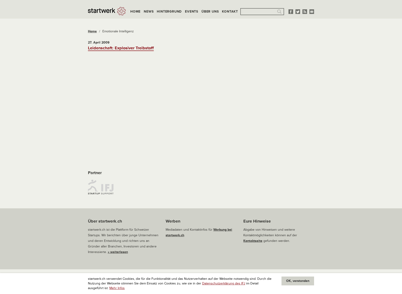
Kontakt (230, 12)
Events (191, 12)
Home (135, 12)
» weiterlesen (118, 252)
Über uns (210, 12)
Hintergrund (169, 12)
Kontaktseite (252, 241)
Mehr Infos (117, 288)
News (149, 12)
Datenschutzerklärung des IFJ (223, 283)
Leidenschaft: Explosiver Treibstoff (121, 48)
